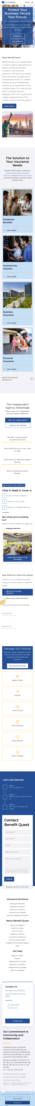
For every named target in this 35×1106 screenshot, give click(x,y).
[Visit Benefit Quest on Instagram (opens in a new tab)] (15, 1013)
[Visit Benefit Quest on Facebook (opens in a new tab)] (7, 1013)
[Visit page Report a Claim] (17, 678)
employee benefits (13, 173)
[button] (29, 2)
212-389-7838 (23, 887)
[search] (22, 2)
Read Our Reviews (17, 934)
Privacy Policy (15, 1080)
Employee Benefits (17, 904)
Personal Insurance (17, 909)
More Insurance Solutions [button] (10, 378)
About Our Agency (17, 925)
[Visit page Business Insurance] (17, 295)
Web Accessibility (17, 970)
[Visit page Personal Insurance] (17, 341)
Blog (17, 946)
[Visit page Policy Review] (17, 738)
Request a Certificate (18, 964)
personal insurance (24, 175)
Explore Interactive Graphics (17, 915)
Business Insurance (17, 907)
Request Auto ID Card (17, 961)
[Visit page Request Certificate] (17, 723)
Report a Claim (17, 955)
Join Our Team (17, 931)
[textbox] (18, 528)
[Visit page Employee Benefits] (17, 203)
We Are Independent (17, 940)
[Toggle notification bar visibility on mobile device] (3, 1091)
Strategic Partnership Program (17, 943)
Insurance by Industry (17, 912)
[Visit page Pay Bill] (17, 693)
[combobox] (17, 528)
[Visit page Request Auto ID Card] (17, 708)
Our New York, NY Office (15, 990)
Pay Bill (17, 958)
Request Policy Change (17, 967)
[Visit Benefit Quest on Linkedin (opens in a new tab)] (11, 1013)
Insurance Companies (17, 937)
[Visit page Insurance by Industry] (17, 249)
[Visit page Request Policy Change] (17, 753)
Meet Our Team (17, 928)
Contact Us (13, 1008)
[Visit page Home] (8, 2)
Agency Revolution (12, 1077)
